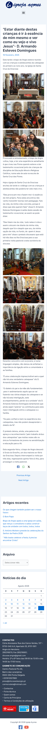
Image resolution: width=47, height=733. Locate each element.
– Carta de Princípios (11, 698)
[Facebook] (18, 467)
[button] (24, 13)
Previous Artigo (23, 475)
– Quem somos (8, 695)
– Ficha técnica (9, 691)
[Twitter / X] (29, 467)
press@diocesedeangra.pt (14, 681)
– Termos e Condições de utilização (18, 701)
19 (23, 608)
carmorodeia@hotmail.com (14, 684)
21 (35, 608)
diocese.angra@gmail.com (14, 655)
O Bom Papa (8, 516)
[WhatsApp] (23, 467)
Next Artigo (23, 480)
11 (17, 604)
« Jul (5, 623)
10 (12, 604)
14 (35, 604)
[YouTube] (26, 727)
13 (29, 604)
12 (23, 604)
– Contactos (7, 688)
